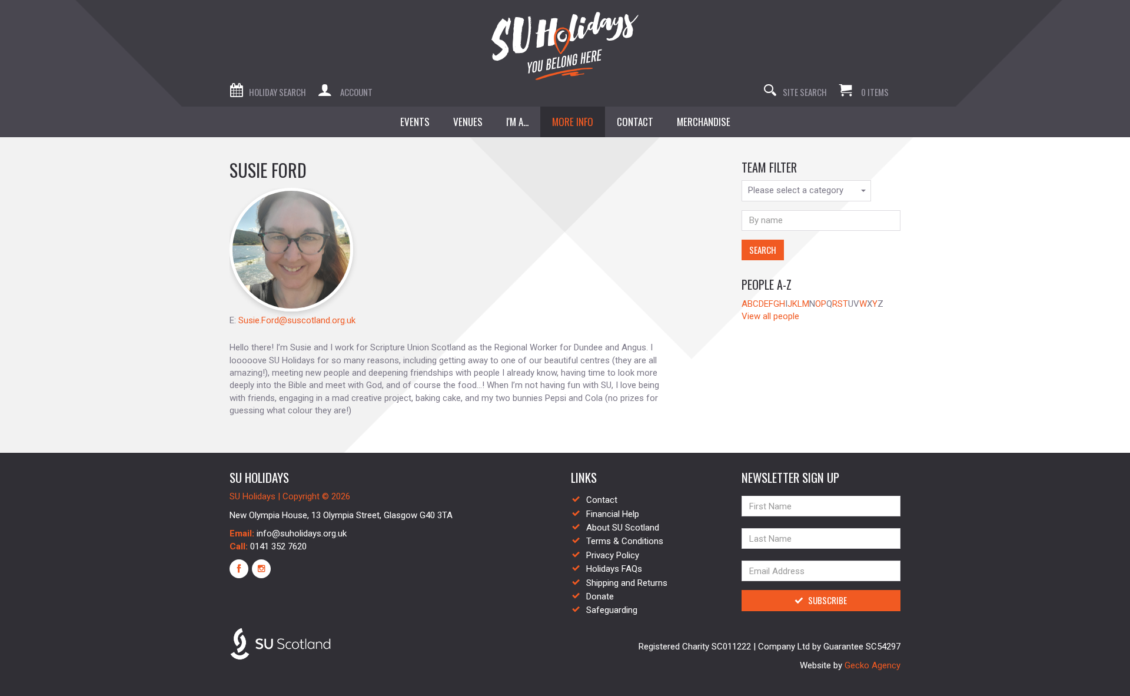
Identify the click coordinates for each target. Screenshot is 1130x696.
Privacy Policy (612, 555)
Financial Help (612, 514)
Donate (600, 596)
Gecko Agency (872, 665)
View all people (770, 316)
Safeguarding (611, 610)
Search (762, 249)
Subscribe (827, 600)
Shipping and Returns (626, 583)
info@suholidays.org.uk (302, 533)
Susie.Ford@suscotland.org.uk (296, 320)
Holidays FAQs (614, 569)
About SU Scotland (622, 527)
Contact (601, 500)
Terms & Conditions (624, 541)
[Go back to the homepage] (565, 46)
